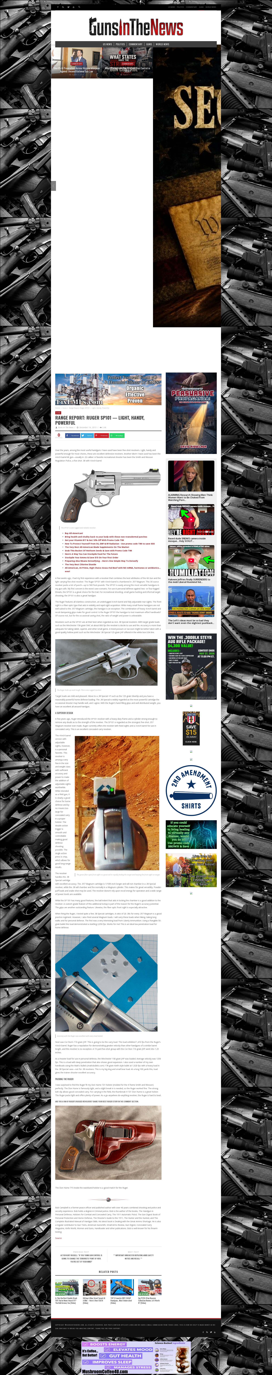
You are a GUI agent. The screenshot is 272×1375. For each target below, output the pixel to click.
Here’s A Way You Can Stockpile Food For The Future (91, 554)
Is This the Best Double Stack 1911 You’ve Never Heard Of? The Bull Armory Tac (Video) (66, 1300)
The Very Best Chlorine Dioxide (80, 564)
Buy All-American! (74, 533)
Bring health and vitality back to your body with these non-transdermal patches (106, 536)
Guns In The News (66, 427)
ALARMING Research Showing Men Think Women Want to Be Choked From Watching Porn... (190, 497)
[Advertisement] (136, 351)
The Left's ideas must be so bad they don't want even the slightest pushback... (191, 621)
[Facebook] (57, 7)
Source (58, 1238)
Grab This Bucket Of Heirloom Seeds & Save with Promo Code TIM (98, 550)
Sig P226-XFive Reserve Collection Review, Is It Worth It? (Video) (149, 1300)
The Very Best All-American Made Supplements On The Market (97, 547)
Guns (64, 408)
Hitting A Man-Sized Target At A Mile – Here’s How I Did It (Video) (94, 1300)
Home (57, 408)
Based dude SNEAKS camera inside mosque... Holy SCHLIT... (187, 539)
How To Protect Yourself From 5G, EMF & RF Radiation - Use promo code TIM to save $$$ (110, 543)
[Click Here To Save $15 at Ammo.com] (191, 728)
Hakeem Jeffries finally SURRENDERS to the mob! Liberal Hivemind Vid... (189, 580)
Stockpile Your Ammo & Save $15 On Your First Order (91, 557)
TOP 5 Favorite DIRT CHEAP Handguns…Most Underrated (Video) (121, 1300)
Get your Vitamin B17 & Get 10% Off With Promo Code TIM (94, 540)
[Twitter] (68, 7)
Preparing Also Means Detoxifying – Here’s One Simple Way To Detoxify (101, 561)
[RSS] (63, 7)
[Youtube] (73, 7)
